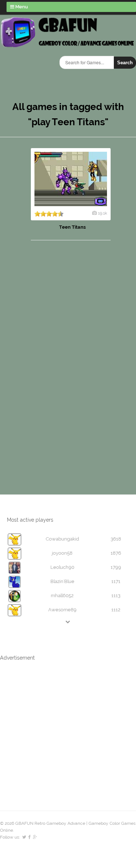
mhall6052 (62, 595)
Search (125, 62)
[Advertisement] (47, 360)
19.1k (102, 213)
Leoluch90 (62, 567)
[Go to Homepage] (68, 46)
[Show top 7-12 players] (68, 621)
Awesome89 (62, 609)
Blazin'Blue (62, 581)
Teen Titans (72, 227)
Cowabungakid (62, 539)
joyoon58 (62, 553)
